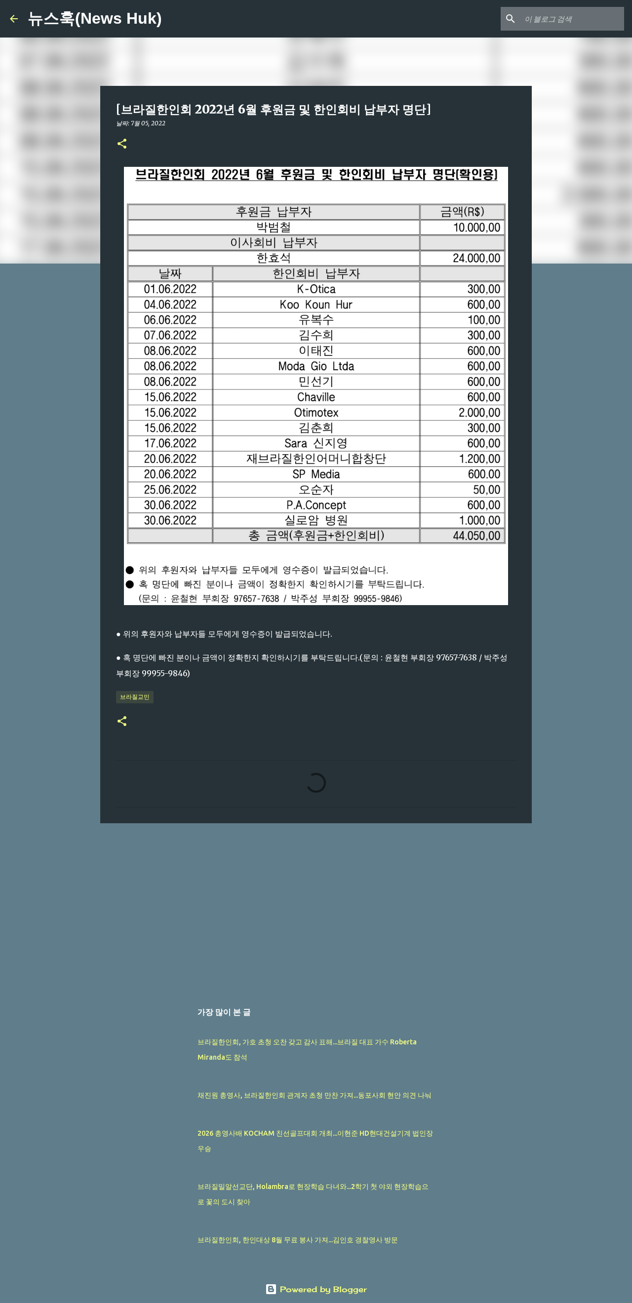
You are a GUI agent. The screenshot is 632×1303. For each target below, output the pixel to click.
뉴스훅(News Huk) (95, 18)
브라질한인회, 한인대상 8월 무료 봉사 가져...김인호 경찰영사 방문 (298, 1240)
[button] (122, 144)
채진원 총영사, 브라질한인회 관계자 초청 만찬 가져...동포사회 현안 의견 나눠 (315, 1095)
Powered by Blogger (322, 1289)
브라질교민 (135, 696)
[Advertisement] (316, 907)
